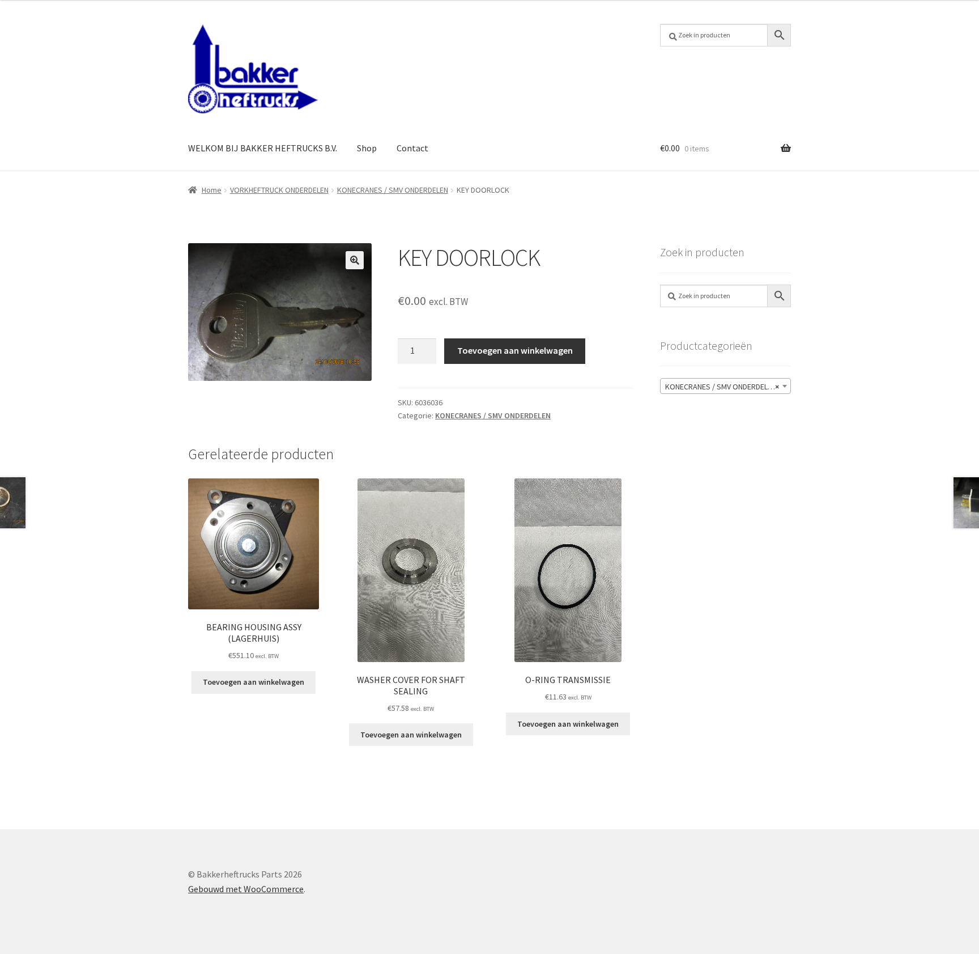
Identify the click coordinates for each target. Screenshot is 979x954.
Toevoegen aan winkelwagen (515, 350)
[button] (355, 260)
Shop (367, 148)
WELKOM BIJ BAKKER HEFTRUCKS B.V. (262, 148)
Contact (412, 148)
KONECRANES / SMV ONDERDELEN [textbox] (722, 386)
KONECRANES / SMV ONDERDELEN (392, 190)
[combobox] (725, 386)
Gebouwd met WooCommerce (246, 888)
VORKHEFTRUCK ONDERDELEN (279, 190)
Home (212, 190)
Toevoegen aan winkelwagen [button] (253, 682)
